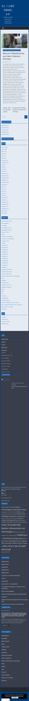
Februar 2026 (4, 147)
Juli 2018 (3, 186)
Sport (2, 291)
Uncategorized (4, 298)
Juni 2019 (3, 164)
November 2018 (5, 178)
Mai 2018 (3, 191)
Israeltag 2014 (4, 249)
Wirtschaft (3, 309)
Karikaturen (4, 267)
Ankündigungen (5, 223)
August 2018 (4, 184)
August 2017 (4, 211)
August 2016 (4, 213)
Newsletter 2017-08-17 (6, 285)
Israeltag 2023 (4, 130)
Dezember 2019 (5, 162)
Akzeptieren (15, 697)
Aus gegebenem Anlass (6, 230)
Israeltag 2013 (4, 247)
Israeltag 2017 (4, 256)
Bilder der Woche (5, 232)
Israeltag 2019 (4, 260)
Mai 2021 (3, 156)
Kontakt (3, 344)
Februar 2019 (4, 173)
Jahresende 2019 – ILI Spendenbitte (9, 584)
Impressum (4, 350)
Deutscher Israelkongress (7, 236)
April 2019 (3, 169)
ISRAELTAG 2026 (5, 127)
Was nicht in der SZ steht (7, 307)
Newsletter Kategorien (6, 287)
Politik (2, 289)
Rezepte (3, 666)
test (2, 293)
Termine (3, 578)
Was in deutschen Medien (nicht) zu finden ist (11, 50)
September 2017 (5, 208)
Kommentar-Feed (5, 321)
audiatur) (11, 102)
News (2, 278)
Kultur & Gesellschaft (6, 274)
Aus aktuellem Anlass (6, 227)
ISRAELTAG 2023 (5, 132)
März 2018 (3, 195)
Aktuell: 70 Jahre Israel (6, 221)
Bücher (3, 234)
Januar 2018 (4, 200)
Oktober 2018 (4, 180)
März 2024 (3, 151)
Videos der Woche (5, 300)
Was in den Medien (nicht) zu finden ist (10, 302)
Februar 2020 (4, 160)
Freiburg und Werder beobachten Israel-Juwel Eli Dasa (13, 594)
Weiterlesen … (5, 625)
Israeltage (3, 649)
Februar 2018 (4, 197)
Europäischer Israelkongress (7, 238)
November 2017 (5, 204)
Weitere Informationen (19, 696)
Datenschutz (4, 347)
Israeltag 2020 (4, 263)
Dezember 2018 (5, 175)
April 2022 (3, 153)
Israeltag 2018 (4, 258)
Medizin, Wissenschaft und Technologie (10, 276)
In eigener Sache (5, 241)
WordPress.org (4, 323)
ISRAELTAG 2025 (5, 125)
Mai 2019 (3, 167)
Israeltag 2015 (4, 252)
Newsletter (3, 280)
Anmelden (3, 317)
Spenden (3, 342)
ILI (4, 61)
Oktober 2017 (4, 206)
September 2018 (5, 182)
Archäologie (4, 225)
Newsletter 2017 (5, 282)
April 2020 (3, 158)
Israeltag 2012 (4, 245)
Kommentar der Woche (6, 269)
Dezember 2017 (5, 202)
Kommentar (4, 596)
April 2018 (3, 193)
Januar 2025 (4, 149)
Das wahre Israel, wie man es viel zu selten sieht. (12, 604)
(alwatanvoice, (6, 102)
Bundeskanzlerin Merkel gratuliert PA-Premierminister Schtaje (19, 109)
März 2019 (3, 171)
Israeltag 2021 (4, 265)
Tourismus (3, 296)
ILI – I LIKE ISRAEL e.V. (8, 10)
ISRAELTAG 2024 (5, 134)
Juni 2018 (3, 189)
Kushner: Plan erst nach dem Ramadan (7, 109)
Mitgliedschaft (4, 339)
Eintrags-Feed (4, 319)
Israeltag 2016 (4, 254)
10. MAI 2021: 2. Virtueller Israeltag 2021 (10, 575)
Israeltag (3, 243)
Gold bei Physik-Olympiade (7, 591)
